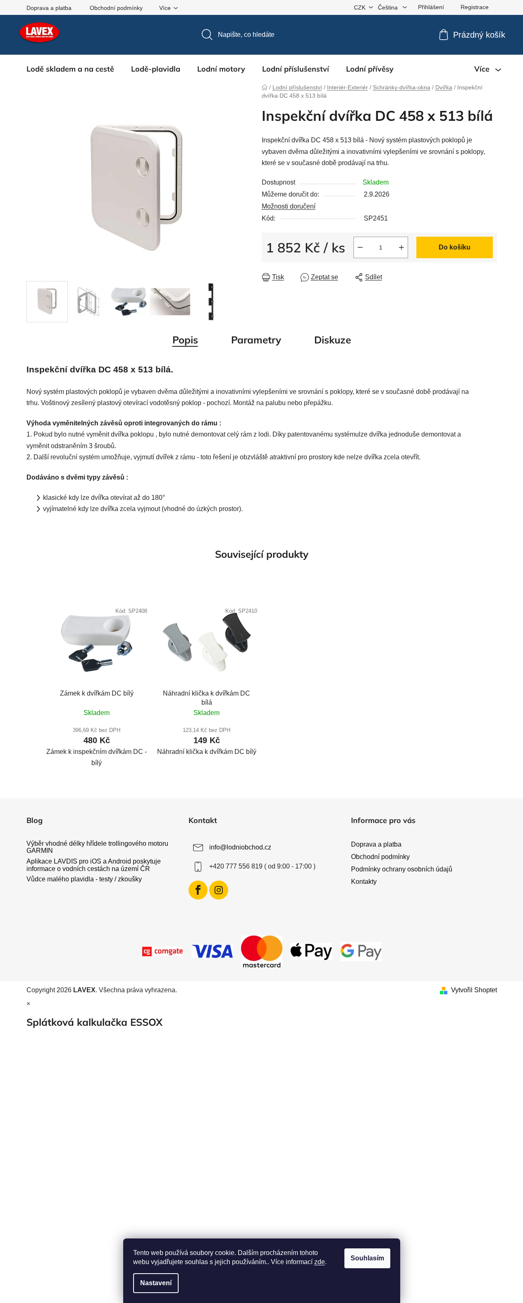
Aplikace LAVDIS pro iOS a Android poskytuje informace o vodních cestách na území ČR (93, 865)
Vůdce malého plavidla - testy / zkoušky (84, 879)
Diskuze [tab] (332, 340)
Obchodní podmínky (116, 8)
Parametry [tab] (256, 340)
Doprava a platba (49, 8)
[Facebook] (198, 890)
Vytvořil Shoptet (474, 989)
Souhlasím (367, 1258)
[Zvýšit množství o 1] (401, 247)
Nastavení (156, 1282)
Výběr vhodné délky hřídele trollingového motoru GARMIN (97, 847)
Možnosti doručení (288, 206)
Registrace (475, 7)
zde (319, 1261)
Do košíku (454, 247)
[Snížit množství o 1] (360, 247)
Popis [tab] (185, 340)
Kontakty (364, 881)
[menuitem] (70, 69)
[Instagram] (218, 890)
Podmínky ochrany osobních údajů (401, 869)
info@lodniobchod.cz (240, 847)
